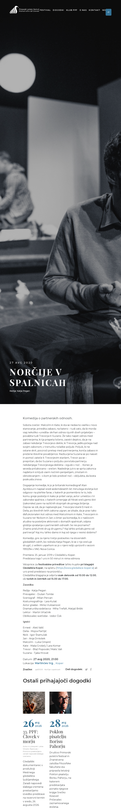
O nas (83, 10)
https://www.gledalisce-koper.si (75, 568)
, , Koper (49, 663)
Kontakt (94, 10)
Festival (45, 10)
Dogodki (58, 10)
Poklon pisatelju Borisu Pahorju (57, 739)
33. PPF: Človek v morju (31, 736)
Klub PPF (71, 10)
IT (108, 12)
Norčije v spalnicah (52, 669)
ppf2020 (39, 669)
